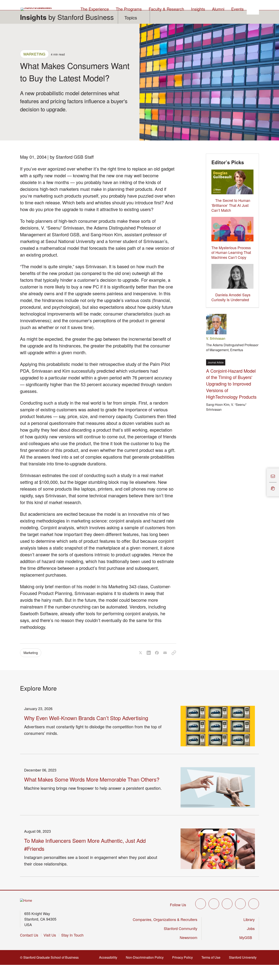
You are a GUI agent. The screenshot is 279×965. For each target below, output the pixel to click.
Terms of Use (212, 957)
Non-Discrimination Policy (146, 957)
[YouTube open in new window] (240, 903)
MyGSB (247, 937)
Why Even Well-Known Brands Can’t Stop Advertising (86, 718)
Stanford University (244, 957)
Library (249, 919)
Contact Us (29, 935)
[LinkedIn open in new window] (253, 903)
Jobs (251, 928)
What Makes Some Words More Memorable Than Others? (91, 779)
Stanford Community (180, 928)
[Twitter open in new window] (200, 903)
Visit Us (50, 935)
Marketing (34, 54)
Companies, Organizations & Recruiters (165, 919)
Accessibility (109, 957)
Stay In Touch (72, 935)
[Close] (264, 482)
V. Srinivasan (215, 338)
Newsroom (188, 937)
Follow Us (178, 904)
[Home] (26, 900)
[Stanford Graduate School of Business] (36, 9)
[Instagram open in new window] (227, 903)
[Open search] (253, 8)
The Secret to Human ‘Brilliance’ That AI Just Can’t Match (230, 205)
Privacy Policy (183, 957)
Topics (130, 17)
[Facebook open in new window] (214, 903)
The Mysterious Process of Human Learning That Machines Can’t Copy (231, 252)
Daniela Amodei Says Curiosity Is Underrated (230, 297)
